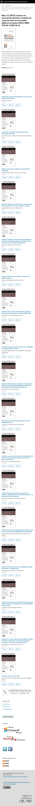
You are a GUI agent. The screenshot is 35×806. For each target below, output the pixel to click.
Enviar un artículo (8, 716)
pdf (5, 105)
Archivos (8, 5)
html (18, 105)
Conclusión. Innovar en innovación (10, 676)
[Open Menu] (1, 1)
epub (11, 105)
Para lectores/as (6, 704)
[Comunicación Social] (17, 694)
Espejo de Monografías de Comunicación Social (15, 1)
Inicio (3, 5)
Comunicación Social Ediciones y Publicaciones (15, 776)
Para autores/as (6, 706)
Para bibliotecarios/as (7, 709)
